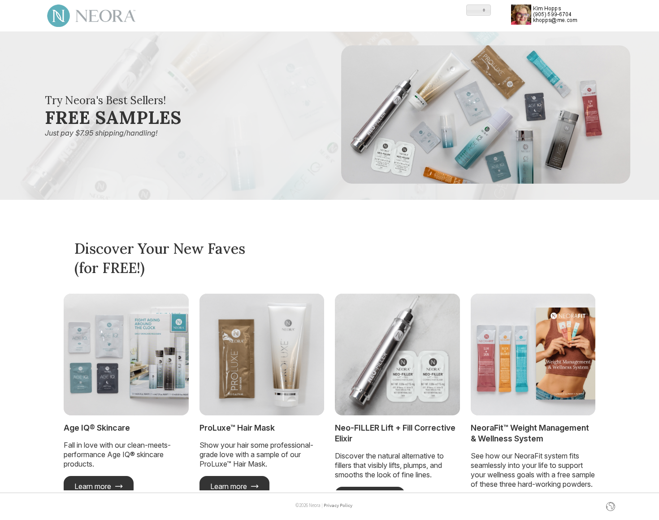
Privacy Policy (338, 505)
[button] (478, 10)
